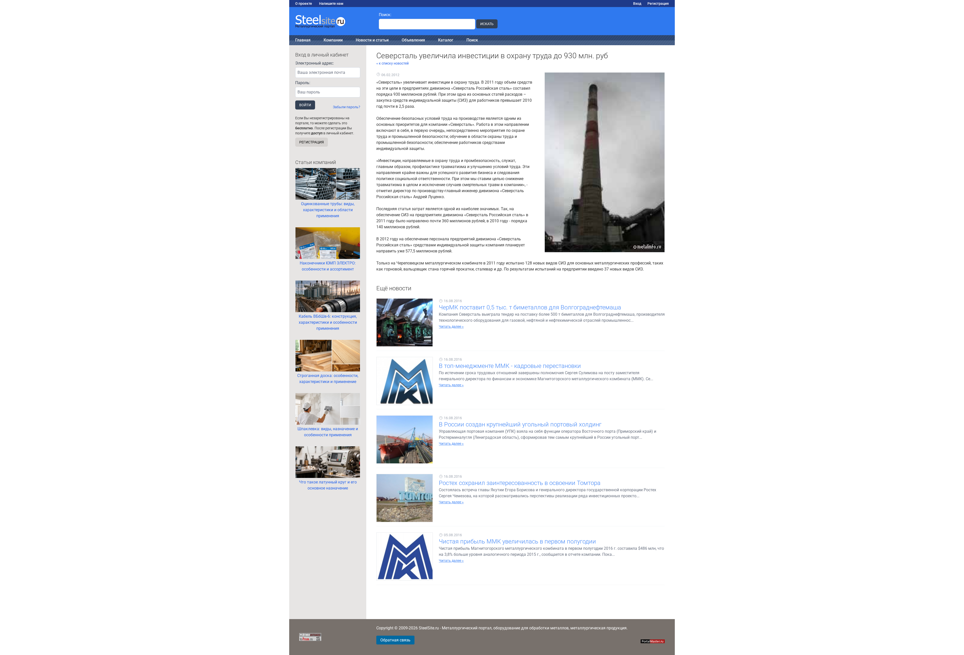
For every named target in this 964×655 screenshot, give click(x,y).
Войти (305, 105)
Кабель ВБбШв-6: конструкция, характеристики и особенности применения (328, 322)
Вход (637, 4)
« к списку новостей (392, 63)
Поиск (472, 40)
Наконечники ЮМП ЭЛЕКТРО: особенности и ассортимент (328, 266)
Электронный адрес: (314, 63)
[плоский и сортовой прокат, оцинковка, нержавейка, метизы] (331, 21)
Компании (333, 40)
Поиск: (385, 14)
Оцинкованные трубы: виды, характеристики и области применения (327, 209)
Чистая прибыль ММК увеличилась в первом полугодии (517, 541)
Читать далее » (451, 326)
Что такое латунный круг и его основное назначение (328, 485)
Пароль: (302, 82)
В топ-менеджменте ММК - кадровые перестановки (510, 365)
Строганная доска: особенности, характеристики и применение (327, 378)
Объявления (413, 40)
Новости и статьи (372, 40)
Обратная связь (395, 640)
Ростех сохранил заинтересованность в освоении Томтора (519, 482)
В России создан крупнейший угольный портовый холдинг (520, 424)
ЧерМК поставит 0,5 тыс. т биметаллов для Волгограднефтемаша (530, 307)
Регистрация (658, 4)
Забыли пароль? (346, 107)
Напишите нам (331, 4)
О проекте (303, 4)
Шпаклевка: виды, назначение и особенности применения (327, 431)
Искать (487, 24)
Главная (303, 40)
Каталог (445, 40)
